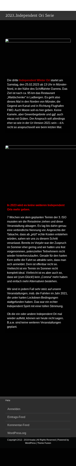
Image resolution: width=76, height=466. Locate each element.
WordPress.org (16, 433)
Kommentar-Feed (18, 425)
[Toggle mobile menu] (69, 5)
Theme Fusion (44, 443)
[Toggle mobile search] (63, 5)
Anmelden (13, 409)
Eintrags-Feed (16, 417)
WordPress (30, 443)
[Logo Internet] (38, 40)
